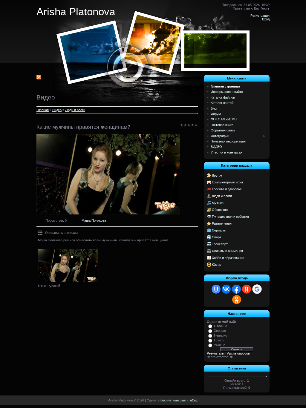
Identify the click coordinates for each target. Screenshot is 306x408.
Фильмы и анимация (227, 251)
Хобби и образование (228, 258)
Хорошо (220, 330)
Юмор (216, 264)
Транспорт (220, 244)
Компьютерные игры (227, 182)
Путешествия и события (230, 216)
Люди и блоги (75, 110)
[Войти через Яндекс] (246, 289)
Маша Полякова (94, 220)
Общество (220, 209)
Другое (217, 175)
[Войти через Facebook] (236, 289)
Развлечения (222, 223)
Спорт (216, 237)
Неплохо (220, 335)
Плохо (219, 340)
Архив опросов (238, 353)
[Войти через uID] (216, 289)
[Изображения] (68, 266)
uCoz (194, 400)
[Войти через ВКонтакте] (226, 289)
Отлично (220, 326)
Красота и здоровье (227, 189)
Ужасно (219, 345)
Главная (42, 110)
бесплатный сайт (173, 400)
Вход (266, 19)
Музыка (218, 203)
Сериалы (219, 230)
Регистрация (260, 15)
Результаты (215, 353)
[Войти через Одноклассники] (236, 299)
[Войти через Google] (257, 289)
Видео (57, 110)
